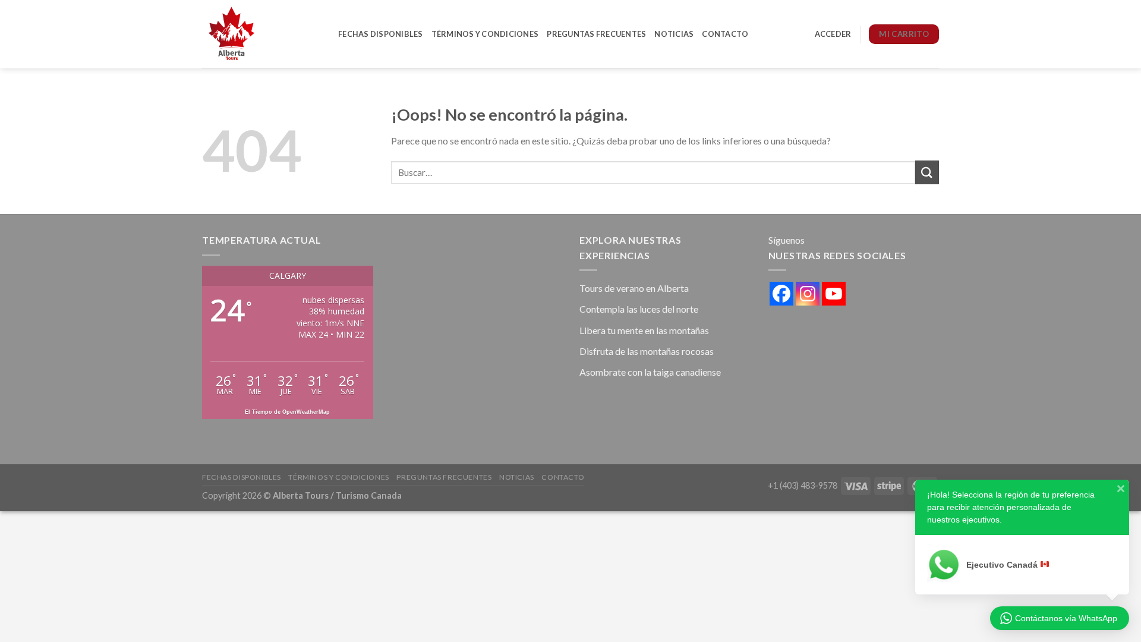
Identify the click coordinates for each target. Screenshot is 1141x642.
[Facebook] (781, 294)
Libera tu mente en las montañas (644, 330)
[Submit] (927, 172)
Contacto (725, 34)
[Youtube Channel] (834, 294)
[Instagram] (807, 294)
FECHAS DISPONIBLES (380, 34)
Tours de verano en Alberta (634, 288)
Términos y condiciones (485, 34)
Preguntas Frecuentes (596, 34)
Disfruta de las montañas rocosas (646, 351)
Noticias (674, 34)
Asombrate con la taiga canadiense (650, 371)
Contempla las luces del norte (638, 308)
